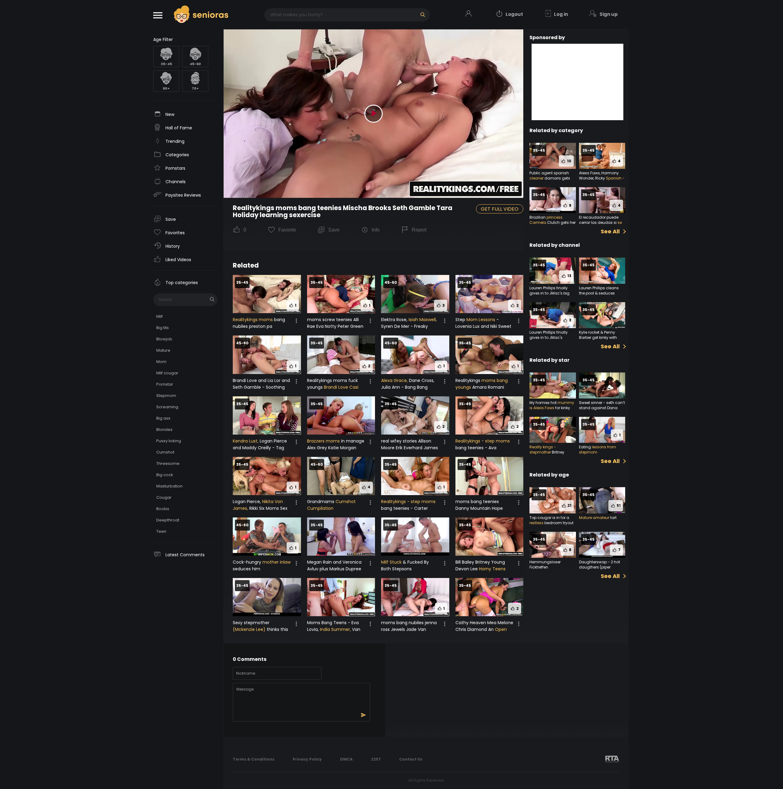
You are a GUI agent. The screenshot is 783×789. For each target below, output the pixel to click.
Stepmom (166, 395)
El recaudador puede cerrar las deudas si (598, 220)
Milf (159, 316)
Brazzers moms (323, 441)
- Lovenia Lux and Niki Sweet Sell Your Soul (483, 326)
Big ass (163, 418)
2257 (376, 759)
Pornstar (164, 384)
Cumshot (165, 452)
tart (613, 517)
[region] (185, 408)
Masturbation (169, 486)
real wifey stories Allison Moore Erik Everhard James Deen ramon (409, 447)
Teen (161, 531)
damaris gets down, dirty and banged (552, 181)
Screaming (167, 407)
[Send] (364, 715)
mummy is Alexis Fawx (551, 405)
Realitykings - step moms (482, 441)
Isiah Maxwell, (423, 320)
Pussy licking (168, 441)
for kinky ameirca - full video (549, 410)
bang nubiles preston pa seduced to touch (259, 326)
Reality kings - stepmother (542, 449)
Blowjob (164, 339)
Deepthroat (167, 520)
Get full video (499, 209)
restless (536, 522)
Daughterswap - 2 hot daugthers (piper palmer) (599, 567)
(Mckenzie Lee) (249, 629)
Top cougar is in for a (549, 517)
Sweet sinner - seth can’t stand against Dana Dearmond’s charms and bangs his (602, 410)
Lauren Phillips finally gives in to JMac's (548, 335)
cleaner (536, 178)
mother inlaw (276, 562)
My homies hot (543, 402)
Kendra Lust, (245, 441)
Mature (163, 350)
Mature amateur (594, 517)
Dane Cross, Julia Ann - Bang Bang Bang (407, 387)
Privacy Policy (307, 759)
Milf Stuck (391, 562)
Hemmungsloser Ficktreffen (545, 564)
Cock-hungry (247, 562)
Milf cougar (167, 373)
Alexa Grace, (394, 380)
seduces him (246, 569)
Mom (161, 362)
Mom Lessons (480, 320)
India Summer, (335, 629)
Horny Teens (492, 569)
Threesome (168, 463)
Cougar (164, 497)
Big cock (164, 475)
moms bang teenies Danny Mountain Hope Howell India (479, 508)
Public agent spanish (549, 173)
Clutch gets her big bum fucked (552, 225)
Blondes (164, 429)
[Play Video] (373, 114)
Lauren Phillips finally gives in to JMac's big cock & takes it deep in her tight (550, 295)
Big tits (162, 328)
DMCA (346, 759)
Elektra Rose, (395, 320)
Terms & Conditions (253, 759)
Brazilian (538, 217)
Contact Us (410, 759)
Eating (585, 447)
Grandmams (321, 501)
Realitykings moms (253, 320)
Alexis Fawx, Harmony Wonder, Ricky (599, 175)
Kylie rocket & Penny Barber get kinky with (598, 335)
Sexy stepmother (251, 623)
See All (610, 231)
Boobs (162, 509)
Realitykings (468, 380)
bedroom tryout (558, 522)
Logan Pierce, (247, 501)
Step (460, 320)
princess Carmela (545, 220)
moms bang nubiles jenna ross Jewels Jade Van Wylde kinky (409, 629)
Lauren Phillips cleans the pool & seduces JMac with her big (599, 293)
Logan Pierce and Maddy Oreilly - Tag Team (260, 447)
